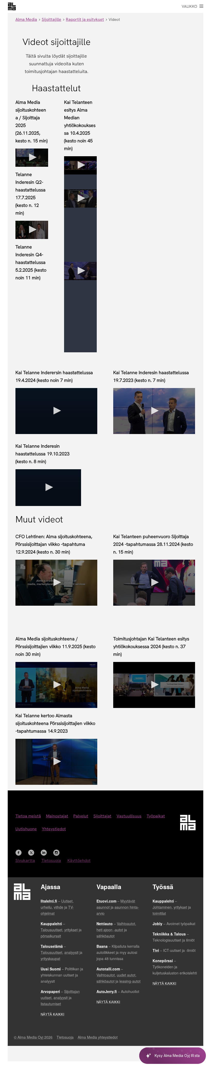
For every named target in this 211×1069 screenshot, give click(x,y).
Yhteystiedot (54, 829)
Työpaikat (156, 816)
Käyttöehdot (79, 860)
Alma (12, 6)
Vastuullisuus (129, 816)
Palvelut (80, 816)
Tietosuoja (51, 860)
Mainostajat (57, 816)
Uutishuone (26, 829)
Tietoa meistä (28, 816)
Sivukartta (25, 860)
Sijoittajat (102, 816)
